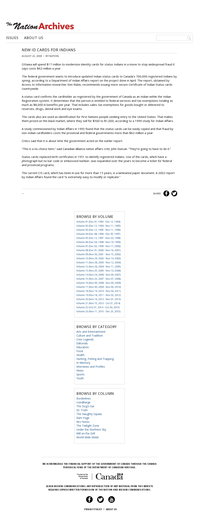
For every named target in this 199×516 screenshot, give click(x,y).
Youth (80, 378)
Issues (12, 38)
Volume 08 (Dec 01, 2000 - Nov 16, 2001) (98, 250)
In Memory (83, 363)
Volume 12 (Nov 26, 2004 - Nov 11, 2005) (98, 266)
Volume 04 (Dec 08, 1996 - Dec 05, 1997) (98, 234)
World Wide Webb (87, 437)
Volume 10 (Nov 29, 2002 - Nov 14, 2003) (98, 258)
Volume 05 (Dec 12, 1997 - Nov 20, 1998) (98, 238)
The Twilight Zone (87, 425)
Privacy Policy (94, 509)
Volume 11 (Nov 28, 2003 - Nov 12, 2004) (98, 262)
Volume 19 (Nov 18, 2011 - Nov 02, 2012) (98, 295)
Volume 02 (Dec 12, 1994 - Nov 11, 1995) (98, 225)
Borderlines (83, 398)
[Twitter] (100, 502)
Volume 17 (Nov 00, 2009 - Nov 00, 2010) (98, 287)
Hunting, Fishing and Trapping (95, 359)
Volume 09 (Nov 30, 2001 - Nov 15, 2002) (98, 254)
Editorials (82, 343)
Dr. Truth (82, 410)
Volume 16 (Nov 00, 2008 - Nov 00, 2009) (98, 283)
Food (79, 351)
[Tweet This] (173, 193)
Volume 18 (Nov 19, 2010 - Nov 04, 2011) (98, 291)
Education (82, 347)
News (80, 370)
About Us (33, 38)
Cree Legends (85, 339)
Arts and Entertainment (91, 331)
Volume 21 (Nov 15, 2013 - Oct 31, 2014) (98, 303)
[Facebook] (89, 502)
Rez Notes (83, 422)
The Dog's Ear (85, 406)
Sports (80, 374)
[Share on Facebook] (166, 193)
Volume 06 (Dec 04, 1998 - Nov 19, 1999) (98, 242)
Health (80, 355)
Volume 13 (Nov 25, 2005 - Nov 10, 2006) (98, 270)
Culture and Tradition (89, 335)
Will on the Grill (85, 433)
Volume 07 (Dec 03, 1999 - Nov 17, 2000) (98, 246)
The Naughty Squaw (89, 414)
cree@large (83, 402)
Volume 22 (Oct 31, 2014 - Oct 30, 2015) (98, 307)
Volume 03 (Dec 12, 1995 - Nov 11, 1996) (98, 229)
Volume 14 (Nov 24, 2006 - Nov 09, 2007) (98, 274)
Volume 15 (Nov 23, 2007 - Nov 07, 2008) (98, 278)
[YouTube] (111, 502)
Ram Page (82, 418)
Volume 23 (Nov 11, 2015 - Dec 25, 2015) (98, 311)
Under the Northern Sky (91, 429)
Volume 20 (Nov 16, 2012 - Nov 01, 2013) (98, 299)
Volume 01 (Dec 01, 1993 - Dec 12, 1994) (98, 221)
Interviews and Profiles (90, 366)
